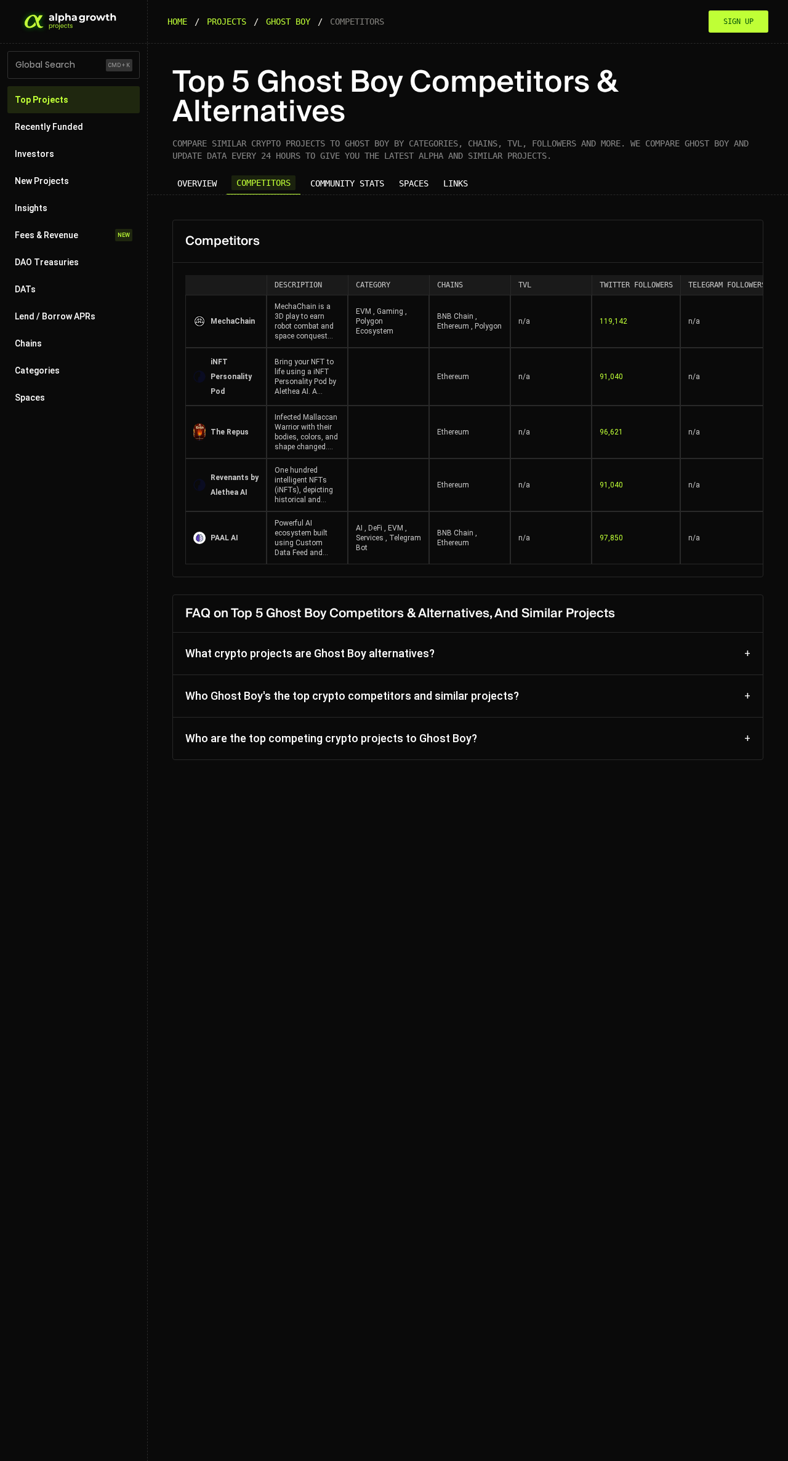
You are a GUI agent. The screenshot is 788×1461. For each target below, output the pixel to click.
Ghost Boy (288, 21)
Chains (28, 343)
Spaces (30, 397)
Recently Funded (49, 127)
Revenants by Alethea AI (235, 485)
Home (177, 21)
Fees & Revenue (72, 235)
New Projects (42, 181)
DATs (25, 289)
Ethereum (453, 326)
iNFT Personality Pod (231, 377)
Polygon (488, 326)
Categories (37, 370)
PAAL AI (224, 538)
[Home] (69, 21)
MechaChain (233, 321)
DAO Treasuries (47, 262)
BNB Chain (455, 316)
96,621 (611, 432)
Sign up (738, 21)
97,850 (611, 538)
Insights (31, 208)
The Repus (230, 432)
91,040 (611, 376)
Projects (226, 21)
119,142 (613, 321)
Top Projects (41, 100)
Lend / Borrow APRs (55, 316)
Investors (34, 154)
